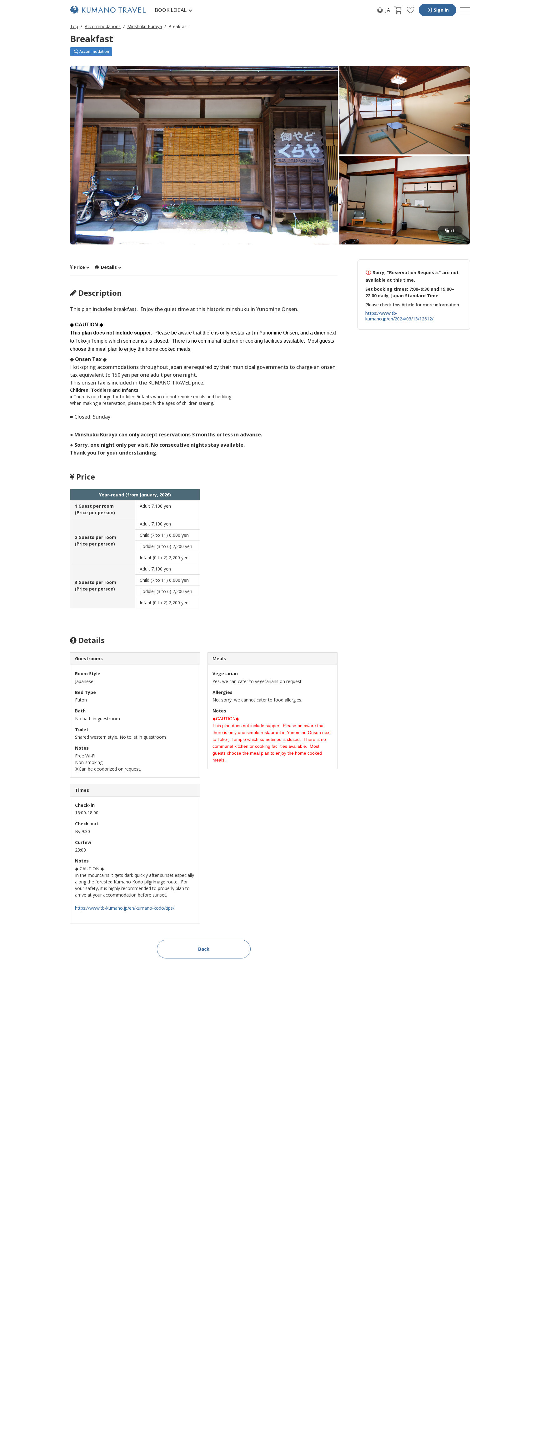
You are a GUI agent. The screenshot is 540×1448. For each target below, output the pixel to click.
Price (79, 267)
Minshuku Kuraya (144, 26)
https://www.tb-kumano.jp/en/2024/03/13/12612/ (399, 316)
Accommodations (103, 26)
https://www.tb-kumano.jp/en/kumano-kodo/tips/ (124, 908)
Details (108, 267)
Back (203, 949)
